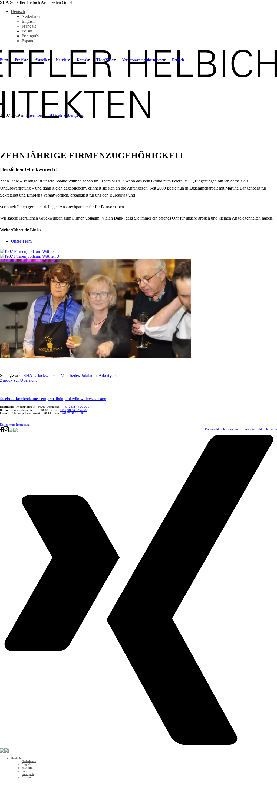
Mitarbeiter (70, 375)
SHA (28, 375)
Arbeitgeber (108, 375)
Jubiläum (89, 375)
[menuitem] (21, 60)
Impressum (23, 424)
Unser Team (21, 241)
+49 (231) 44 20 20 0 (76, 406)
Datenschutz (7, 424)
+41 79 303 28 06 (73, 413)
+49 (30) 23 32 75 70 (73, 410)
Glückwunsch (46, 375)
